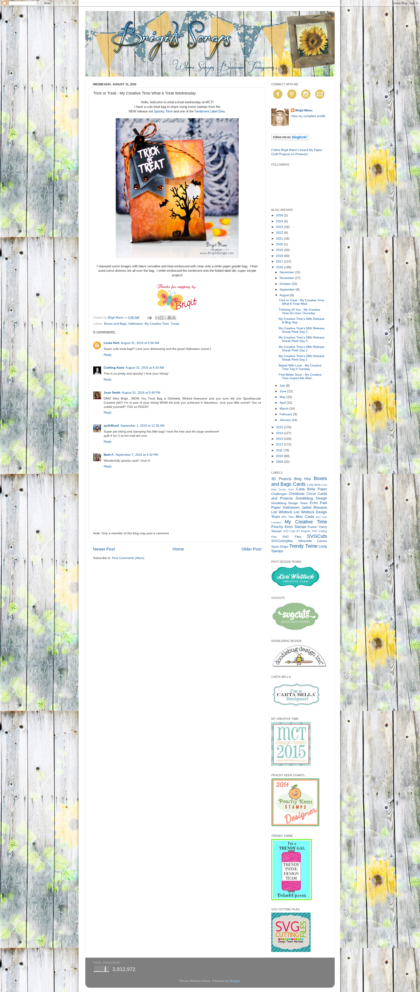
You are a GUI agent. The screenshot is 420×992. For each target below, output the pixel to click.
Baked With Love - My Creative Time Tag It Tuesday (300, 367)
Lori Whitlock (281, 512)
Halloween (135, 323)
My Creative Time (157, 323)
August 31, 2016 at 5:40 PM (141, 392)
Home (178, 549)
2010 (280, 456)
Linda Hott (111, 343)
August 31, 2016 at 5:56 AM (140, 343)
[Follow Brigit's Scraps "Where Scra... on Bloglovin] (290, 139)
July (283, 385)
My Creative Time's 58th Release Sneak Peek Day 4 (301, 330)
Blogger (234, 981)
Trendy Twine (303, 546)
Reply (108, 354)
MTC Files (288, 517)
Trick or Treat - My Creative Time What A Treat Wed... (301, 302)
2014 (280, 433)
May (283, 397)
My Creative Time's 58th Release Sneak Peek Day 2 (301, 348)
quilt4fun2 (111, 425)
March (284, 408)
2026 (280, 215)
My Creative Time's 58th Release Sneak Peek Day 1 (301, 357)
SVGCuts (317, 536)
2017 (280, 261)
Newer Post (104, 549)
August (285, 295)
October (286, 284)
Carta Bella (313, 484)
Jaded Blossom (314, 507)
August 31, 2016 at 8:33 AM (145, 367)
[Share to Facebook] (170, 317)
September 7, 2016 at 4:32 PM (137, 454)
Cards (299, 484)
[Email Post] (149, 317)
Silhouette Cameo (312, 541)
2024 (280, 221)
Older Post (251, 549)
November (287, 278)
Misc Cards (305, 517)
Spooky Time (163, 111)
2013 (280, 438)
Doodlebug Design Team (289, 503)
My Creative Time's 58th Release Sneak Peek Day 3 (301, 339)
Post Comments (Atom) (128, 558)
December (287, 272)
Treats (175, 323)
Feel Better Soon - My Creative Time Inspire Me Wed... (300, 376)
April (283, 402)
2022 (280, 232)
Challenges (279, 494)
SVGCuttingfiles (282, 541)
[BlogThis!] (161, 317)
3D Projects (281, 479)
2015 (280, 427)
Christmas (296, 494)
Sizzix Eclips (279, 546)
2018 (280, 256)
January (286, 420)
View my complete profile (308, 116)
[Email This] (157, 317)
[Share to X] (165, 317)
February (286, 414)
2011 (280, 450)
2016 (280, 267)
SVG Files (291, 536)
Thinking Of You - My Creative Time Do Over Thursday (299, 311)
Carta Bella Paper (311, 489)
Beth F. (109, 454)
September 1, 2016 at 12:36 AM (142, 425)
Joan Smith (112, 392)
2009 (280, 461)
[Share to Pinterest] (174, 317)
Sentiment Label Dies (209, 111)
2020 (280, 244)
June (283, 391)
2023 (280, 227)
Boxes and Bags (115, 323)
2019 (280, 250)
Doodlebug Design (311, 498)
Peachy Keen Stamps (288, 527)
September (288, 289)
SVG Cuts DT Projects (297, 531)
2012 (280, 444)
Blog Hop (302, 479)
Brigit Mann (304, 110)
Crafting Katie (114, 367)
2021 (280, 238)
